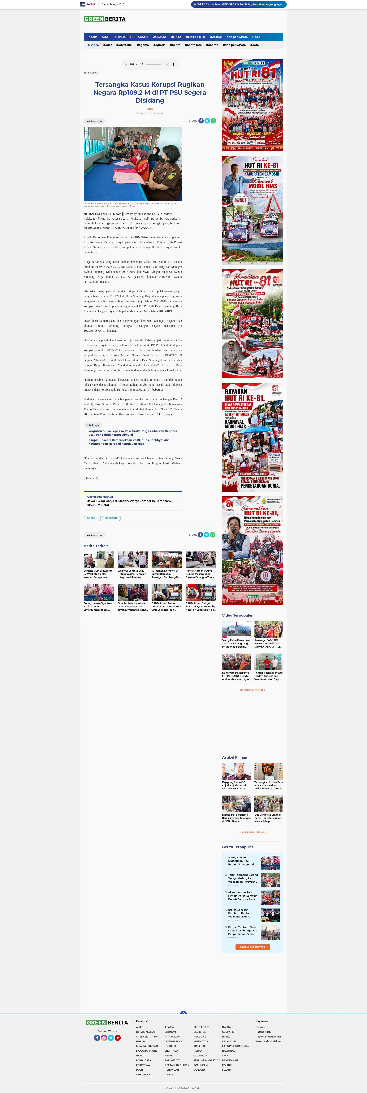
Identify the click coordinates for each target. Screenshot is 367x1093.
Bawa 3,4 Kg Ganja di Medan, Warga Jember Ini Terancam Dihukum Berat (129, 503)
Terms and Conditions (268, 1041)
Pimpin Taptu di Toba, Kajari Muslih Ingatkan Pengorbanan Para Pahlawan (242, 931)
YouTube (120, 1042)
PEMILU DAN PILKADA (206, 1060)
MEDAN (198, 1050)
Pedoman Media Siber (268, 1036)
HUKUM (140, 1041)
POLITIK (227, 1065)
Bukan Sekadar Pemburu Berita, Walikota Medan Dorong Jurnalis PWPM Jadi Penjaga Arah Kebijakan (243, 913)
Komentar (96, 121)
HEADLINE (111, 518)
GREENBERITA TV (146, 1036)
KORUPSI (170, 1046)
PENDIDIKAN (230, 1060)
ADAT (106, 37)
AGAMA (143, 37)
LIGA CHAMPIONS (147, 1050)
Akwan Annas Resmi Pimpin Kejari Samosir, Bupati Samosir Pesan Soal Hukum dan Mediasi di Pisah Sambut (242, 896)
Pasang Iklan (263, 1031)
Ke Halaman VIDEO (251, 690)
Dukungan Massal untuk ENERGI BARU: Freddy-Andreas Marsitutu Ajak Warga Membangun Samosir (236, 676)
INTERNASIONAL (175, 1041)
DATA (256, 37)
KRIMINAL (199, 1046)
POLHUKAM (200, 1065)
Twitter (112, 1042)
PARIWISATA (172, 1060)
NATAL (140, 1055)
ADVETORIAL (123, 37)
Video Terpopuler (237, 615)
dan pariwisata (237, 37)
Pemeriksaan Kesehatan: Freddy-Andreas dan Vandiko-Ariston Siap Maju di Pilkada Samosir (268, 676)
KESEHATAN (200, 1041)
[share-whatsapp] (213, 120)
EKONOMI (171, 1031)
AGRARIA (159, 37)
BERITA (176, 37)
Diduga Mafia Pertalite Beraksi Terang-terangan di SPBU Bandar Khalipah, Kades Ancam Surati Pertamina (236, 818)
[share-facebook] (201, 120)
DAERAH (216, 37)
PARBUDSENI (144, 1060)
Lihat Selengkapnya (252, 946)
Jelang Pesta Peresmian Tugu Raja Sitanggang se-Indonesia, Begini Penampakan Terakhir (236, 643)
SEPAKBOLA (143, 1074)
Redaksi (260, 1027)
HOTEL (226, 1036)
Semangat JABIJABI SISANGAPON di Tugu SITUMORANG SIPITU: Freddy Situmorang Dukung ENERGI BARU (267, 643)
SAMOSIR (199, 1069)
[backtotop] (183, 1014)
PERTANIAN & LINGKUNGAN (179, 1065)
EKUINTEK (199, 1031)
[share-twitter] (207, 120)
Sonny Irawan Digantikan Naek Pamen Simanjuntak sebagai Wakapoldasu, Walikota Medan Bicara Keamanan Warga (242, 861)
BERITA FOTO (195, 37)
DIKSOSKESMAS (146, 1031)
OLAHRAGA (200, 1055)
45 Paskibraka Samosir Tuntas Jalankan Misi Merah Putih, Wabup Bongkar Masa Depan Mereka (240, 4)
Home (91, 4)
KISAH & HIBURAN (147, 1046)
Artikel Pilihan (234, 757)
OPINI (225, 1055)
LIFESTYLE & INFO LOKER (236, 1046)
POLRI (140, 1069)
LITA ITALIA (171, 1050)
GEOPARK (228, 1031)
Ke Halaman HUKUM (252, 832)
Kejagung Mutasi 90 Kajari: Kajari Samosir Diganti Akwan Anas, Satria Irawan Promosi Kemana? (235, 785)
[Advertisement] (252, 723)
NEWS (168, 1055)
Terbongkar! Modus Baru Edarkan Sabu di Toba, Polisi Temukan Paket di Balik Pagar (268, 785)
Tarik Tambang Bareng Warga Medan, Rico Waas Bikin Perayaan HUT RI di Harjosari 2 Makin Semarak (243, 878)
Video (95, 45)
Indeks (92, 37)
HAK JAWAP (172, 1036)
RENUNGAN (172, 1069)
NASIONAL (228, 1050)
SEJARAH (227, 1069)
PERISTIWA (143, 1065)
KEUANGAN (229, 1041)
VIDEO (169, 1074)
